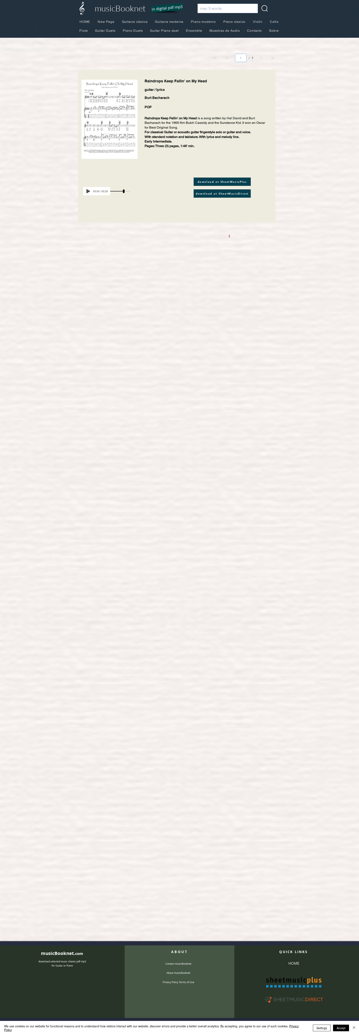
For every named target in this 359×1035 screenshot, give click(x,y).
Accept (341, 1028)
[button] (164, 8)
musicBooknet (120, 8)
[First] (215, 58)
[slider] (124, 191)
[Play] (88, 191)
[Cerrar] (354, 1028)
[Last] (272, 58)
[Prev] (227, 58)
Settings (321, 1028)
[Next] (261, 58)
